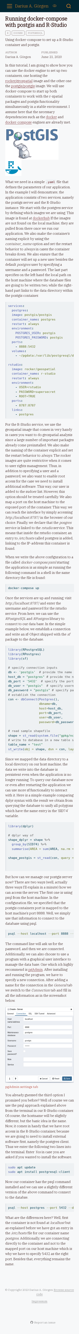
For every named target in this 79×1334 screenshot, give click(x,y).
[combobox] (69, 6)
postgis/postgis (23, 86)
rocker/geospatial (19, 81)
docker (18, 33)
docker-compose (18, 122)
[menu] (9, 6)
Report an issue (45, 1322)
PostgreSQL (35, 33)
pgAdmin (35, 969)
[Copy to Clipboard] (71, 823)
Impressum (39, 1301)
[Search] (69, 6)
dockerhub (41, 218)
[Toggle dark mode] (54, 6)
